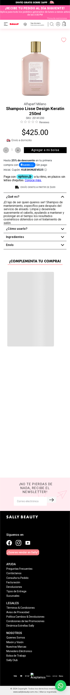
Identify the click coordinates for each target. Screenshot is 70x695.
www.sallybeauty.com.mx (25, 692)
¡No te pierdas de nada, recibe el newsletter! (36, 488)
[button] (38, 24)
